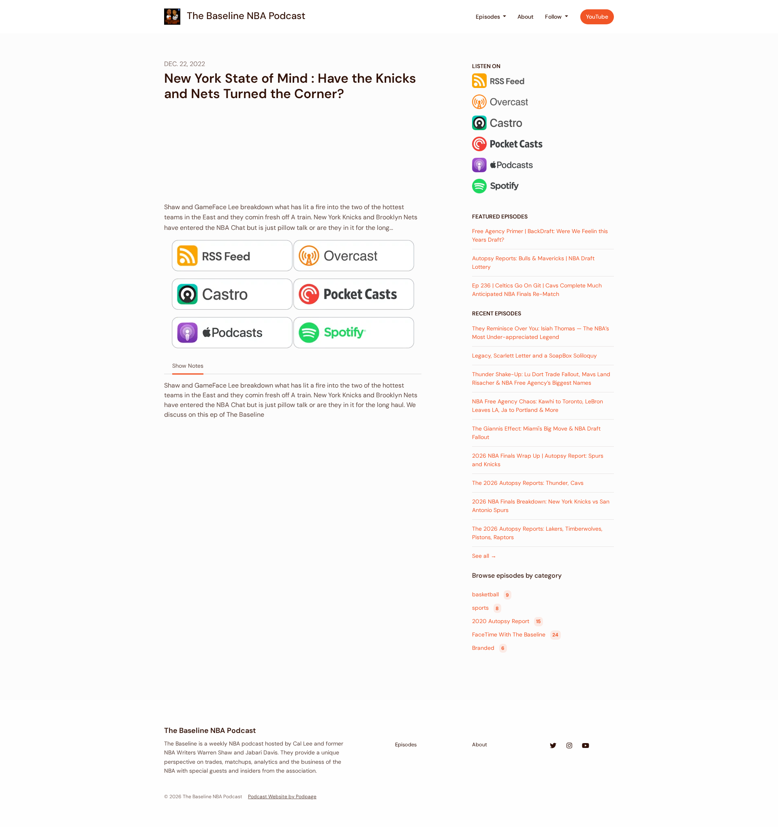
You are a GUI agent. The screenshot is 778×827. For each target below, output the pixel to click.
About (525, 16)
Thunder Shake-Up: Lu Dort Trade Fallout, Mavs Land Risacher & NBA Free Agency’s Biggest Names (541, 378)
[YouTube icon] (585, 746)
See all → (484, 555)
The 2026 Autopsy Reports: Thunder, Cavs (528, 482)
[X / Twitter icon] (553, 746)
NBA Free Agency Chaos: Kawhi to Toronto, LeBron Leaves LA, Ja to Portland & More (537, 406)
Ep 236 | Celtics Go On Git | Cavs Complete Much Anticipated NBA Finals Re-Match (537, 290)
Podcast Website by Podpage (282, 796)
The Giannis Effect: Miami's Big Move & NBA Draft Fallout (536, 433)
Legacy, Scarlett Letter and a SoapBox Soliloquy (534, 355)
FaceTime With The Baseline (515, 634)
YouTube (597, 16)
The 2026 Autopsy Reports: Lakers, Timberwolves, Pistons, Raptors (537, 533)
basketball (490, 594)
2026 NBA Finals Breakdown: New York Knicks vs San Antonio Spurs (540, 506)
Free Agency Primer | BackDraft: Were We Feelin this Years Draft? (540, 235)
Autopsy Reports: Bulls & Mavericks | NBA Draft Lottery (533, 262)
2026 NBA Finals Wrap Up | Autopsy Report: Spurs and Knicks (537, 460)
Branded (488, 647)
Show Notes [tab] (187, 365)
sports (485, 608)
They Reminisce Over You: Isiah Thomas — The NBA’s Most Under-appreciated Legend (540, 333)
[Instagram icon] (569, 746)
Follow (554, 16)
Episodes (489, 16)
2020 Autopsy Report (506, 621)
